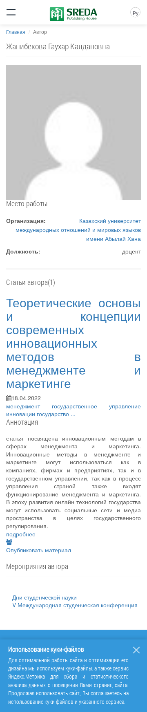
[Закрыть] (136, 650)
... (73, 414)
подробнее (21, 534)
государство (54, 414)
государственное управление (96, 406)
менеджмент (29, 406)
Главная (15, 31)
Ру (135, 12)
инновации (21, 414)
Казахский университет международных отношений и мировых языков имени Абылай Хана (78, 229)
